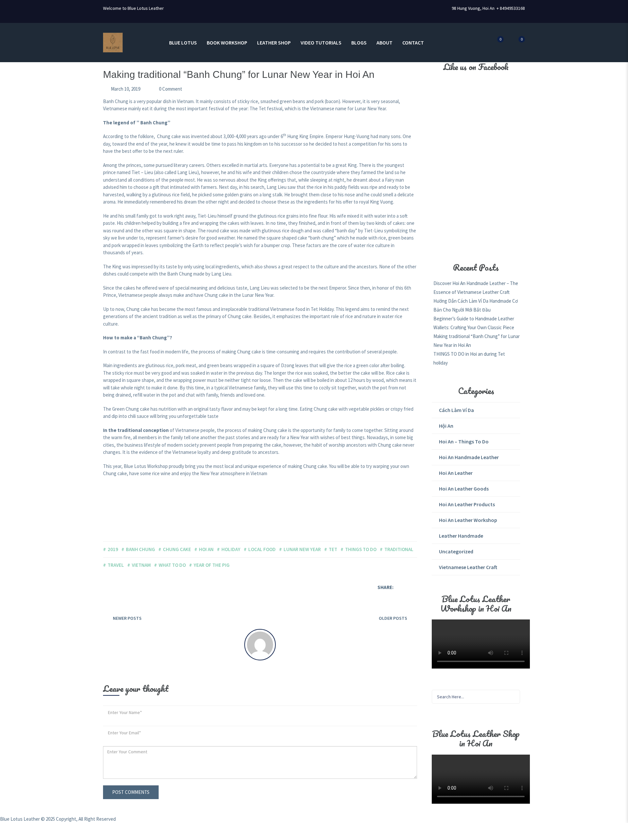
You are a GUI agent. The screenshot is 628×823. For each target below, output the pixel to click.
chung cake (177, 549)
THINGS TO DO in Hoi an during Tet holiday (469, 358)
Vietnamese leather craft (468, 567)
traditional (398, 549)
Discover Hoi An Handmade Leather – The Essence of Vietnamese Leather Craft (475, 287)
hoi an (206, 549)
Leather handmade (461, 535)
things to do (360, 549)
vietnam (141, 565)
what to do (172, 565)
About (384, 42)
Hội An (446, 425)
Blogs (359, 42)
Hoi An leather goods (464, 488)
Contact (413, 42)
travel (116, 565)
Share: (385, 587)
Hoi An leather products (467, 504)
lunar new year (302, 549)
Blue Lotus (183, 42)
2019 (113, 549)
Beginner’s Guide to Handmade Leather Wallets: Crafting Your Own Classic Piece (473, 323)
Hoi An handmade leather (469, 457)
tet (333, 549)
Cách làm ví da (456, 410)
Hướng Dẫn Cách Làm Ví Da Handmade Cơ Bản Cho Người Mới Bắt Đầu (475, 305)
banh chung (140, 549)
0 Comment (170, 89)
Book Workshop (227, 42)
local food (262, 549)
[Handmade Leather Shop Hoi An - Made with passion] (113, 42)
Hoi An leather (456, 473)
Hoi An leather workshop (468, 520)
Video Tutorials (321, 42)
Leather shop (274, 42)
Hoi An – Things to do (464, 441)
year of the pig (212, 565)
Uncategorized (456, 551)
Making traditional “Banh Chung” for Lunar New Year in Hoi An (476, 340)
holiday (230, 549)
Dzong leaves (294, 365)
